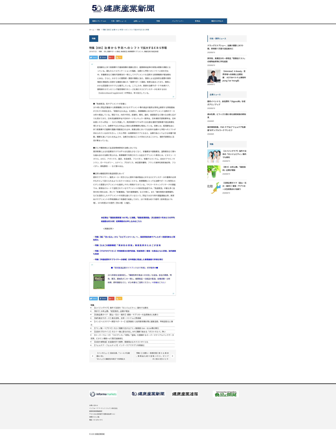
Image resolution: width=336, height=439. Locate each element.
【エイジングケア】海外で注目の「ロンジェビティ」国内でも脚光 (120, 307)
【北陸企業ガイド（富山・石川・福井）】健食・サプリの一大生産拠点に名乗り (125, 314)
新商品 (197, 21)
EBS (105, 51)
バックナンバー (178, 21)
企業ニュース (138, 21)
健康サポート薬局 (113, 51)
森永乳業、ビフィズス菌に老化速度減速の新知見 (226, 116)
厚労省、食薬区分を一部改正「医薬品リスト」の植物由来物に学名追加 (226, 60)
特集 (158, 21)
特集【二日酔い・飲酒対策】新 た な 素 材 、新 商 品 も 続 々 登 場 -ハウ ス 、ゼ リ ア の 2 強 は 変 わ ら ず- (152, 356)
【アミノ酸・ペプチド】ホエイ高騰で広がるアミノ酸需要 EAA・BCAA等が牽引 (126, 328)
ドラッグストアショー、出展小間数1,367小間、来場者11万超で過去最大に (225, 47)
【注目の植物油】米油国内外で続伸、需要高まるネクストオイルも (120, 342)
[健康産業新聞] (123, 8)
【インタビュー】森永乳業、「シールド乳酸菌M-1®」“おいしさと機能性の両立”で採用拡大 (113, 356)
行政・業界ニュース (118, 21)
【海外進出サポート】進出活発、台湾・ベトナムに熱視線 (117, 318)
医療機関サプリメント (135, 51)
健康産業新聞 (99, 434)
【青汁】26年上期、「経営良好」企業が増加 (111, 311)
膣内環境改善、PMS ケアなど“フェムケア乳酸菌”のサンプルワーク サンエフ (226, 128)
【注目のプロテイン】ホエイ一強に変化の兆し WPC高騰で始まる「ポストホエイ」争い (129, 331)
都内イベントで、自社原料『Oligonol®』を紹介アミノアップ (226, 103)
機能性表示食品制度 (151, 51)
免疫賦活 (124, 51)
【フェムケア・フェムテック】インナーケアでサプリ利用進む (119, 345)
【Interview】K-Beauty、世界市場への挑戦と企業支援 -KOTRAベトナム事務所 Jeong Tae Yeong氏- (234, 76)
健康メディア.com (99, 21)
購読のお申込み (217, 21)
